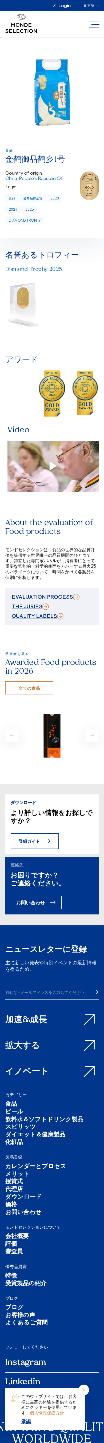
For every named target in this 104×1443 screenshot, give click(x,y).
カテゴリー (16, 1094)
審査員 (14, 1252)
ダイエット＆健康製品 (35, 1135)
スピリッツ (20, 1127)
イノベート (27, 1072)
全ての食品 (29, 688)
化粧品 (14, 1142)
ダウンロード (23, 1197)
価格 (11, 1205)
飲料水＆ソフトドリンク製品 (44, 1120)
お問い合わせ (30, 902)
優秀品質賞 (16, 1266)
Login (64, 5)
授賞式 (14, 1182)
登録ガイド (29, 841)
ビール (14, 1112)
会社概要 (17, 1237)
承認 (26, 1421)
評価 (11, 1244)
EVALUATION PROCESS (42, 597)
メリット (17, 1174)
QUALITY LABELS (34, 616)
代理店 (14, 1190)
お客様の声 (20, 1316)
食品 (12, 198)
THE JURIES (27, 606)
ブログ (11, 1298)
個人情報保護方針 (47, 1413)
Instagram (25, 1363)
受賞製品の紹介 (26, 1284)
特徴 (11, 1276)
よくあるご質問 (26, 1323)
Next (92, 735)
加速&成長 (26, 1020)
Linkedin (22, 1382)
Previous (12, 735)
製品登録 (13, 1157)
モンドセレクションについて (33, 1227)
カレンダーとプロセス (35, 1167)
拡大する (22, 1046)
